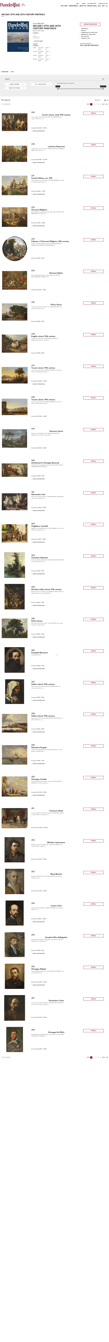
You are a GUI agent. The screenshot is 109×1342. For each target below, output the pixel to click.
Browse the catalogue (88, 34)
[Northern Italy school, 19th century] (14, 596)
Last (107, 104)
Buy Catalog (85, 36)
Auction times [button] (38, 41)
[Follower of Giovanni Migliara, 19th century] (14, 248)
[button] (15, 84)
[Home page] (13, 5)
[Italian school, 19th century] (14, 691)
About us (83, 6)
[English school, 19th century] (14, 343)
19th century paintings (89, 45)
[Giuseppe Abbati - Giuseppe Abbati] (14, 976)
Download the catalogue (89, 32)
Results (83, 30)
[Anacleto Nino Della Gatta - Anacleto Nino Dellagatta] (14, 944)
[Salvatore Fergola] (14, 755)
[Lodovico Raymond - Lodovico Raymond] (14, 154)
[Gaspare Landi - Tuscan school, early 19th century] (14, 122)
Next (103, 104)
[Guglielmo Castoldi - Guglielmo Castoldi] (14, 533)
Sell (99, 6)
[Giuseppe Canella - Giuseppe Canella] (14, 786)
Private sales (92, 6)
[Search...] (103, 79)
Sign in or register (90, 24)
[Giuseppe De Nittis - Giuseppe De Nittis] (14, 1039)
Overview (4, 71)
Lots (12, 71)
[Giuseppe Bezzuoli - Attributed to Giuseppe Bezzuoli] (14, 470)
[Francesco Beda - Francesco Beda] (14, 818)
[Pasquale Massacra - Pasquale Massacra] (14, 660)
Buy (103, 6)
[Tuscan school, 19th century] (14, 375)
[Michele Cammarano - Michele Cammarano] (14, 850)
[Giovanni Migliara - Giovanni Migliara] (14, 217)
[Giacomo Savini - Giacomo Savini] (14, 438)
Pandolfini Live (103, 3)
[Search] (106, 6)
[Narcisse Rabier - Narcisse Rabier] (14, 280)
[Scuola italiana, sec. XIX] (14, 185)
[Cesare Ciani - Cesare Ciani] (14, 913)
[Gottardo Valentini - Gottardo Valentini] (14, 565)
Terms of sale (85, 38)
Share (83, 3)
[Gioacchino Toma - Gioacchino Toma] (14, 1008)
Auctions (64, 6)
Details (93, 113)
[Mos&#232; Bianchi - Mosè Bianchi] (14, 881)
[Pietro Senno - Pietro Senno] (14, 312)
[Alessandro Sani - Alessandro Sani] (14, 502)
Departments (73, 6)
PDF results (84, 28)
